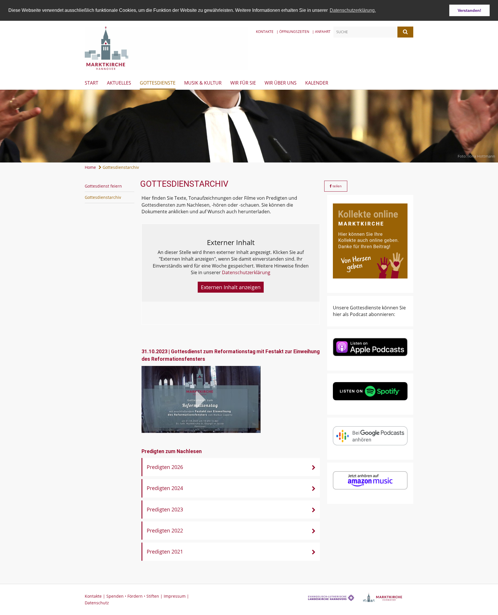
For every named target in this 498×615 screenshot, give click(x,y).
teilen (337, 186)
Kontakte (264, 31)
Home (90, 167)
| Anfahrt (321, 31)
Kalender (316, 83)
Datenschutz (97, 602)
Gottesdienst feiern (103, 186)
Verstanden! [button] (469, 10)
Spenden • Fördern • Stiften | (135, 596)
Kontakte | (95, 596)
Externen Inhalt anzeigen (231, 287)
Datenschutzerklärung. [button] (353, 10)
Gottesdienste (158, 83)
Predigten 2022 (165, 530)
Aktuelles (119, 83)
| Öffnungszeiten (292, 31)
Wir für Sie (243, 83)
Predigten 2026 (165, 466)
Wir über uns (281, 83)
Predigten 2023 (165, 509)
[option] (249, 126)
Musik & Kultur (203, 83)
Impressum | (176, 596)
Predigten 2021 (165, 551)
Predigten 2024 (165, 488)
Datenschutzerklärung (246, 272)
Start (91, 83)
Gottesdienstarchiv (120, 167)
